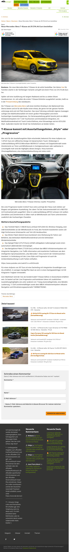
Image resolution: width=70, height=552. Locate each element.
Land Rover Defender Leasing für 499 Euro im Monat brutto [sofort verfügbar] (55, 435)
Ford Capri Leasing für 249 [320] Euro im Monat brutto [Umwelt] (56, 468)
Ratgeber (24, 5)
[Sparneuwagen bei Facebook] (7, 540)
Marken (10, 8)
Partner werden (20, 2)
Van (62, 87)
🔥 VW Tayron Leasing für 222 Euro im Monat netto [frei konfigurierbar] (55, 454)
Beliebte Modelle (23, 8)
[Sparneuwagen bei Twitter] (15, 540)
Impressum (26, 548)
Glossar (17, 533)
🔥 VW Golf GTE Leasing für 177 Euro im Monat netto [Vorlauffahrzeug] (55, 442)
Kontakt (27, 533)
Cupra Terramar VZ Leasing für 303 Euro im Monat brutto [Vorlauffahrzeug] (56, 448)
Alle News (5, 16)
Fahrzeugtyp (63, 11)
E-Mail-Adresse (10, 398)
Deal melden (34, 2)
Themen (37, 533)
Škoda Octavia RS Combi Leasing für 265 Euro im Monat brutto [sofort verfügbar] (55, 461)
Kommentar (9, 380)
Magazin (8, 533)
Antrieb (63, 8)
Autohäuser (46, 2)
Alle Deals (66, 16)
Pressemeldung (12, 102)
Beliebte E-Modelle (36, 8)
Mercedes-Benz (20, 106)
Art (49, 8)
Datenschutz (32, 548)
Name (6, 393)
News (16, 5)
